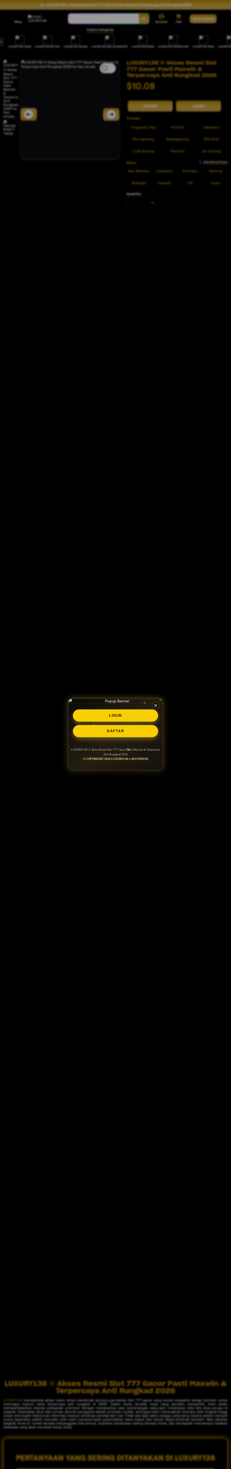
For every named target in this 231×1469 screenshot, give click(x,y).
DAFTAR (115, 731)
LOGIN (115, 715)
